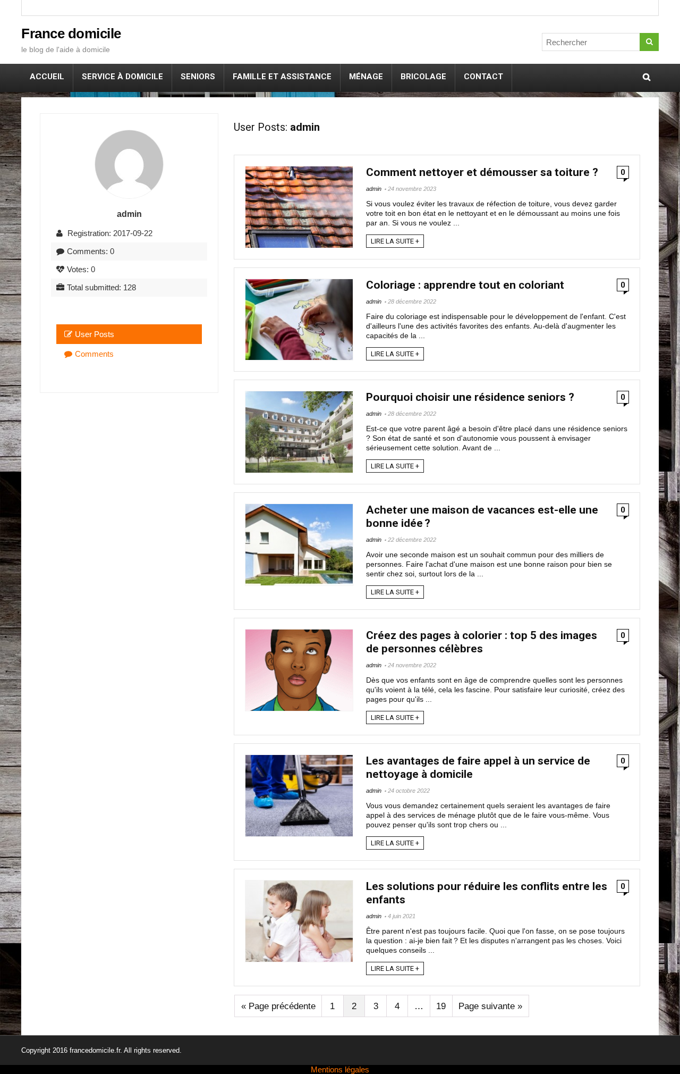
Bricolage (423, 76)
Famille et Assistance (282, 76)
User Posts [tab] (94, 334)
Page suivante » (490, 1006)
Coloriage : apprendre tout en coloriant (465, 285)
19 (441, 1006)
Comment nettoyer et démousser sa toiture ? (482, 172)
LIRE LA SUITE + (395, 241)
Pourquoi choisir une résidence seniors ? (470, 397)
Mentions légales (340, 1069)
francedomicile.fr (95, 1050)
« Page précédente (278, 1006)
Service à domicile (122, 76)
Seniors (198, 76)
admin (373, 189)
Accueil (47, 76)
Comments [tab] (94, 353)
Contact (483, 76)
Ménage (366, 76)
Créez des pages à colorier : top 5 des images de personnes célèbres (481, 642)
